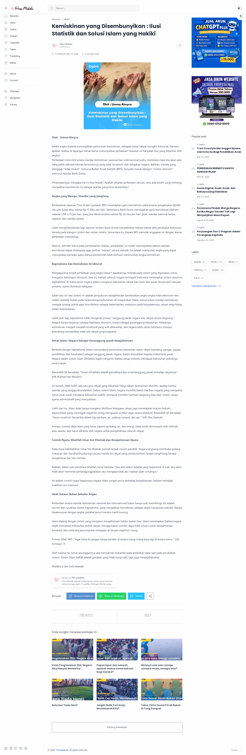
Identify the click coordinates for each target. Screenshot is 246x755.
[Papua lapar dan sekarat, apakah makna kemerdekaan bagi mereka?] (117, 649)
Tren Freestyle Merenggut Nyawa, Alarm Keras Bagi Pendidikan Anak (219, 150)
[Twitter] (16, 748)
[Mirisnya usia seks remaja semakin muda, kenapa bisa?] (161, 649)
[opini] (201, 144)
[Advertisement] (217, 346)
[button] (239, 8)
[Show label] (206, 286)
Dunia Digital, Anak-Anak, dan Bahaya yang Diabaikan (216, 189)
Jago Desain (110, 750)
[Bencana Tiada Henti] (72, 689)
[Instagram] (11, 748)
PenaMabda (62, 750)
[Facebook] (6, 748)
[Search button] (51, 8)
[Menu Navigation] (6, 8)
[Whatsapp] (26, 748)
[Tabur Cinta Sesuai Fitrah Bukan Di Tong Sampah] (161, 689)
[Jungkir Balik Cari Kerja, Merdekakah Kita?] (117, 689)
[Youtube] (21, 748)
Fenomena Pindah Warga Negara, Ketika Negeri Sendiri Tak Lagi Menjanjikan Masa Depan (218, 211)
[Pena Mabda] (66, 44)
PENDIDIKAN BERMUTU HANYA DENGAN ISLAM (215, 170)
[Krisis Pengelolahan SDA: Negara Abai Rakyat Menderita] (72, 649)
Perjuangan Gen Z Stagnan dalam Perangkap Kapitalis (218, 233)
